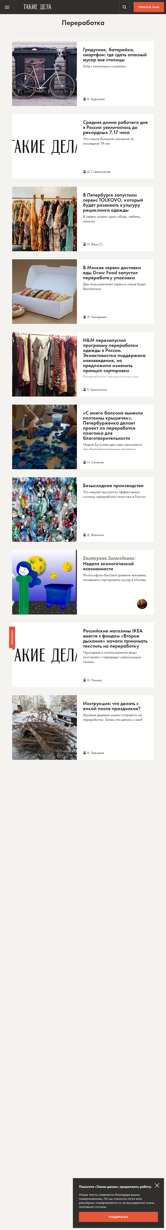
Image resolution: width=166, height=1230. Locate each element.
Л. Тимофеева (96, 317)
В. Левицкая (95, 753)
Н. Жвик (94, 244)
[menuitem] (7, 7)
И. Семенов (95, 462)
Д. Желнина (95, 535)
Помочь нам (148, 7)
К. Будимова (96, 99)
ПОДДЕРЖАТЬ (118, 1217)
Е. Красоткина (97, 389)
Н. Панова (94, 680)
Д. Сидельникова (99, 171)
